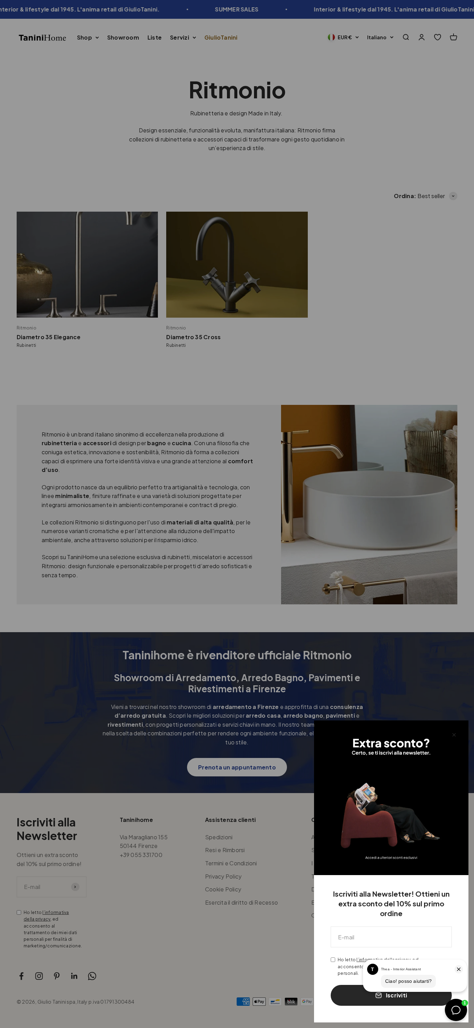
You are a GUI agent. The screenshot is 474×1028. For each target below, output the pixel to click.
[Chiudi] (454, 735)
